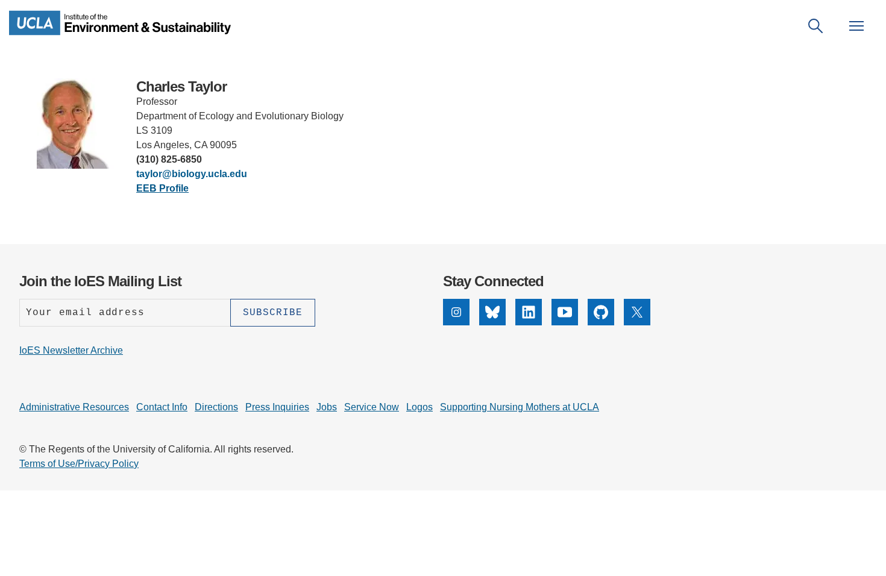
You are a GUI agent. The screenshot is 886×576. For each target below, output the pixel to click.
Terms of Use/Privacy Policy (79, 464)
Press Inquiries (277, 407)
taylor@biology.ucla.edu (191, 174)
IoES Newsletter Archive (71, 350)
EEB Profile (162, 188)
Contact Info (161, 407)
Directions (216, 407)
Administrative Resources (74, 407)
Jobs (326, 407)
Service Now (371, 407)
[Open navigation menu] (856, 26)
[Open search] (815, 26)
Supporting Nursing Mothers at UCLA (519, 407)
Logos (419, 407)
